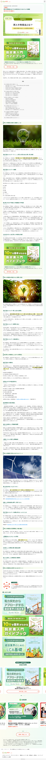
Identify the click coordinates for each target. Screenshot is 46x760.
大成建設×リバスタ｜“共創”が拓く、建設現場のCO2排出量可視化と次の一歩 (22, 722)
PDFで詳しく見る (23, 691)
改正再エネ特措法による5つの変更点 (11, 97)
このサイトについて (6, 755)
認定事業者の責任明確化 (10, 101)
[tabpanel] (23, 680)
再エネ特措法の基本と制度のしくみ (11, 84)
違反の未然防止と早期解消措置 (11, 102)
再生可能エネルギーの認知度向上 (12, 95)
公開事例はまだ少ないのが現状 (11, 112)
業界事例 (10, 719)
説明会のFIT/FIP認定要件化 (11, 99)
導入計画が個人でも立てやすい (11, 107)
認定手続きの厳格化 (9, 98)
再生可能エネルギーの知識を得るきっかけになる (15, 109)
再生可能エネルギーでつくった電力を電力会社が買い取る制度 (17, 85)
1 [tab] (21, 695)
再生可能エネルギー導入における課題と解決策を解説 (17, 524)
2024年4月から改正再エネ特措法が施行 (13, 89)
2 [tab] (23, 695)
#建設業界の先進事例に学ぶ (13, 725)
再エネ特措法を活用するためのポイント (11, 117)
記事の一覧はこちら (23, 734)
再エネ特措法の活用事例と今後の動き (11, 111)
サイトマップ (40, 755)
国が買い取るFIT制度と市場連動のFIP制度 (14, 87)
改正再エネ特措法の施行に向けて (23, 399)
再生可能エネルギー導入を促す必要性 (13, 92)
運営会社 (31, 755)
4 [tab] (24, 731)
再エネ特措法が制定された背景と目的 (11, 91)
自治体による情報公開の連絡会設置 (12, 114)
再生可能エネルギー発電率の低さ (12, 93)
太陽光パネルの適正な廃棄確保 (11, 103)
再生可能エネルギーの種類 (11, 86)
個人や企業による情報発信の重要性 (12, 115)
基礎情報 (5, 7)
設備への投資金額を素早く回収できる (13, 108)
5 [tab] (26, 731)
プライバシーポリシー (15, 755)
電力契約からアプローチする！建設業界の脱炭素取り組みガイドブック (23, 688)
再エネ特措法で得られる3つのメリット (11, 105)
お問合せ (35, 755)
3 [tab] (24, 695)
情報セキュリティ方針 (24, 755)
